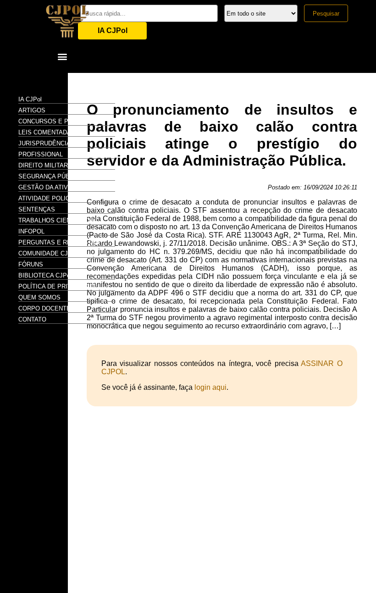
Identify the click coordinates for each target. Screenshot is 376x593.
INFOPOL (31, 231)
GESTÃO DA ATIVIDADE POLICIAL (66, 187)
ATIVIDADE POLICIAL (48, 198)
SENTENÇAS (36, 209)
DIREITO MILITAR (43, 165)
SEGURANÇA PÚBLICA (50, 176)
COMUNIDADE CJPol (47, 253)
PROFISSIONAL (40, 154)
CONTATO (32, 319)
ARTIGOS (31, 110)
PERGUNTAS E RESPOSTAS (59, 242)
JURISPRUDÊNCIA (44, 143)
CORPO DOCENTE (44, 308)
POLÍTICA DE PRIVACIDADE (58, 286)
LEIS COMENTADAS (46, 132)
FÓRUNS (30, 264)
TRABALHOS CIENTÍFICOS (56, 220)
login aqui (210, 387)
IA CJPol (112, 30)
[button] (62, 56)
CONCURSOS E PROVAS (53, 121)
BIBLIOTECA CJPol (45, 275)
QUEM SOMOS (39, 297)
